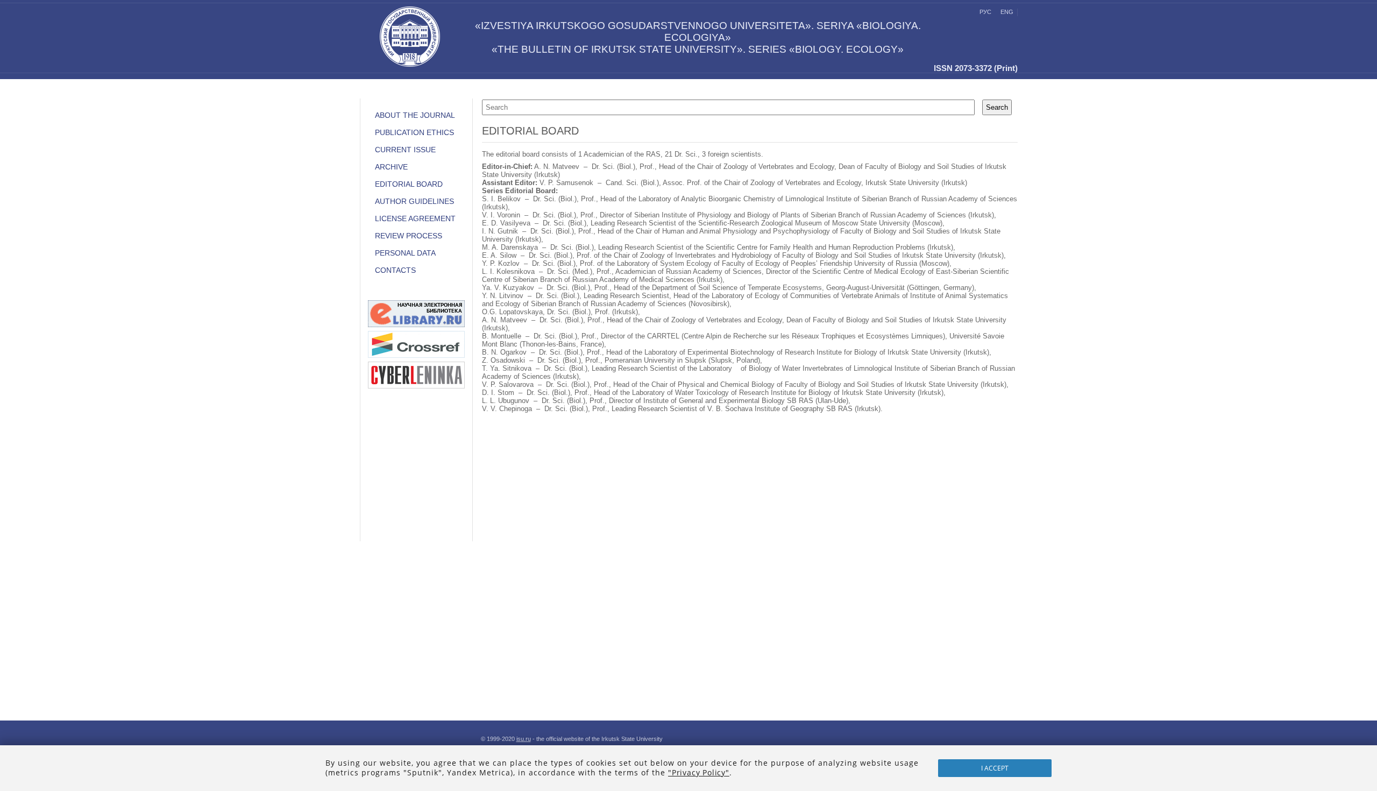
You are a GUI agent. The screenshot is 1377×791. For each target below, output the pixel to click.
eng (1006, 12)
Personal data (405, 253)
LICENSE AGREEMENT (415, 219)
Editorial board (409, 184)
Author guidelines (414, 201)
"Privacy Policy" (698, 772)
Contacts (395, 270)
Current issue (405, 150)
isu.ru (523, 739)
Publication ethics (414, 133)
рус (985, 12)
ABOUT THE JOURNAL (415, 115)
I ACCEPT (995, 768)
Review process (408, 236)
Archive (391, 167)
